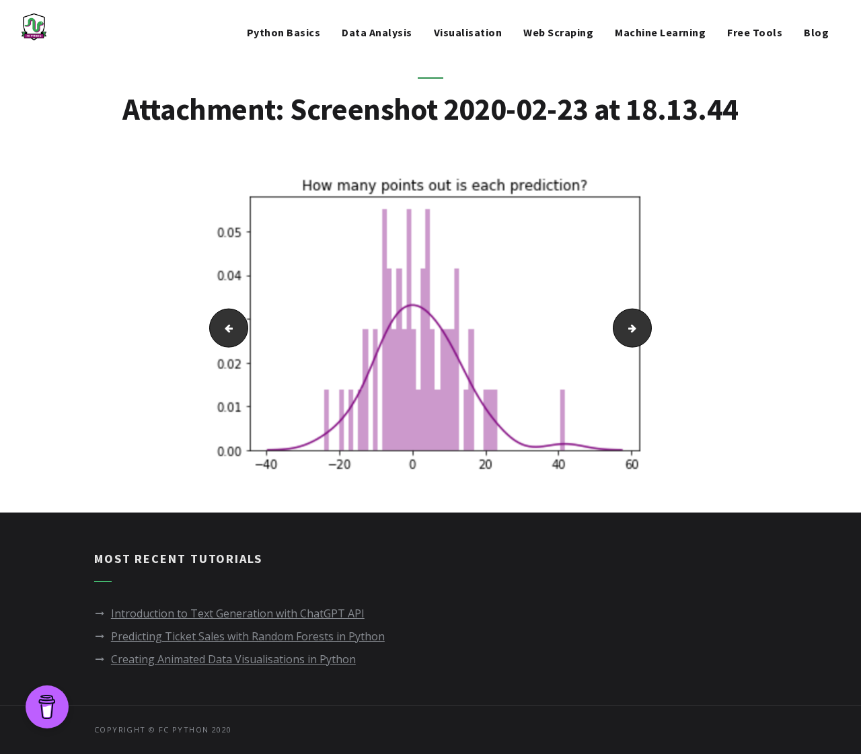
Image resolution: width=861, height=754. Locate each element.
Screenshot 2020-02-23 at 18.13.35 (223, 327)
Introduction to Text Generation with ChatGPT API (238, 613)
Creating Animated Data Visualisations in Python (233, 659)
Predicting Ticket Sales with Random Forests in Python (248, 636)
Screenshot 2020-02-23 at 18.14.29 (647, 327)
